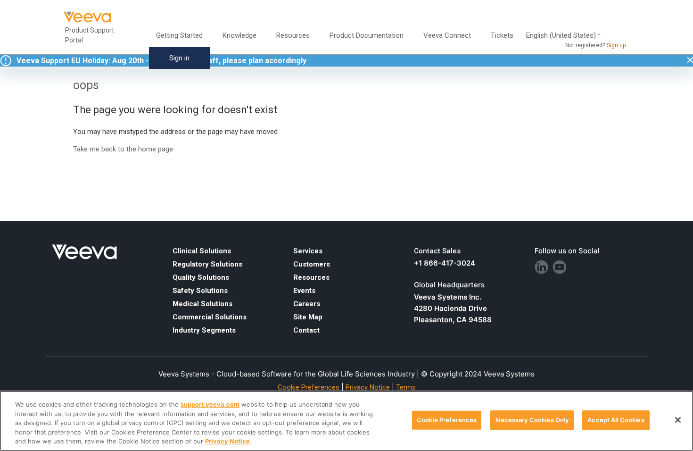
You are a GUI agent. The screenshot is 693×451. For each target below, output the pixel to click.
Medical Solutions (202, 304)
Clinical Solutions (202, 251)
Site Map (307, 317)
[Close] (678, 419)
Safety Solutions (200, 290)
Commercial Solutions (210, 317)
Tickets (502, 35)
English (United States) (561, 36)
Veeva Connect (447, 35)
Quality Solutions (201, 277)
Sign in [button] (179, 58)
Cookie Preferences (447, 420)
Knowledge (239, 35)
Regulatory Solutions (207, 264)
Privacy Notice (368, 387)
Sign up (616, 45)
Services (307, 251)
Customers (311, 264)
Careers (306, 304)
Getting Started (179, 35)
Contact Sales (437, 251)
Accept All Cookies (615, 420)
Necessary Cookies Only (532, 420)
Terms (406, 387)
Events (304, 290)
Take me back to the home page (123, 149)
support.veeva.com (210, 404)
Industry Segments (204, 330)
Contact (306, 330)
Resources (311, 277)
